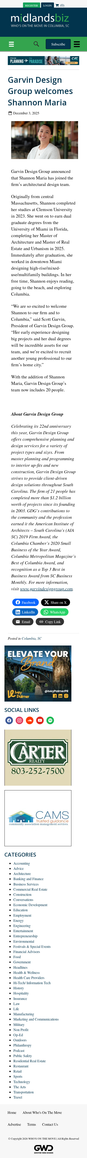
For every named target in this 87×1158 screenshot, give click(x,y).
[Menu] (11, 44)
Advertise (14, 1124)
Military (19, 1024)
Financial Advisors (26, 951)
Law (16, 1003)
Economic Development (30, 904)
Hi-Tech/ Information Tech (32, 982)
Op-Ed (18, 1034)
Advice (18, 868)
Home (12, 1112)
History (18, 988)
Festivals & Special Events (32, 946)
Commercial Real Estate (30, 889)
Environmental (23, 941)
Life (16, 1008)
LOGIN (47, 5)
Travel (17, 1097)
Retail (17, 1071)
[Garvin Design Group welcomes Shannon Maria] (46, 141)
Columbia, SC (32, 638)
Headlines (20, 967)
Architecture (22, 873)
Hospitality (21, 993)
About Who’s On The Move (42, 1112)
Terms (31, 1124)
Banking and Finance (28, 878)
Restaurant (20, 1066)
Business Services (26, 884)
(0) (61, 5)
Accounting (21, 863)
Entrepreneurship (25, 935)
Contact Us (50, 1124)
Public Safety (22, 1055)
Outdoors (20, 1040)
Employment (22, 915)
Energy (18, 920)
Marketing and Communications (36, 1019)
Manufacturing (23, 1014)
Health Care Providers (28, 977)
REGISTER (31, 5)
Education (20, 909)
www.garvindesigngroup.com (46, 588)
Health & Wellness (26, 972)
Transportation (23, 1092)
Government (22, 962)
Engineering (22, 925)
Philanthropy (22, 1045)
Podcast (18, 1050)
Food (17, 956)
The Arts (19, 1086)
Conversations (23, 899)
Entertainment (23, 930)
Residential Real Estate (29, 1060)
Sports (17, 1076)
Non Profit (20, 1029)
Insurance (20, 998)
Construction (22, 894)
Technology (21, 1081)
